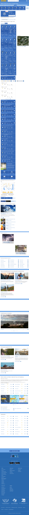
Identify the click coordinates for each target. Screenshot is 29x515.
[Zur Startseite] (4, 1)
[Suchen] (17, 1)
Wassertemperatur (12, 473)
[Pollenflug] (26, 0)
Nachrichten (3, 487)
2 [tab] (14, 404)
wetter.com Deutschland (4, 472)
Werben (2, 475)
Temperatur (11, 471)
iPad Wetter (19, 470)
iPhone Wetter (19, 469)
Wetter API (3, 477)
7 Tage (13, 5)
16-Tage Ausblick (27, 8)
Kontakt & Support (20, 507)
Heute (1, 5)
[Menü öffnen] (28, 1)
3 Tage (6, 5)
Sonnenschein (11, 472)
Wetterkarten (11, 468)
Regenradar (18, 5)
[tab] (3, 23)
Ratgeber (11, 485)
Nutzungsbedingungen (11, 509)
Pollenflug (22, 5)
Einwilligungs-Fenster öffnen (14, 507)
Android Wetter (19, 471)
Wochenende (9, 5)
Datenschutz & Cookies (8, 507)
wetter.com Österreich (4, 474)
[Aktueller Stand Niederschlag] (23, 41)
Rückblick (25, 5)
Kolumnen (3, 470)
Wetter (2, 468)
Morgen (4, 5)
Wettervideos (3, 485)
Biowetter (11, 487)
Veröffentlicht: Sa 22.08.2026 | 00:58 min (5, 216)
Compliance (2, 509)
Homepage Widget (3, 476)
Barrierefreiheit (6, 509)
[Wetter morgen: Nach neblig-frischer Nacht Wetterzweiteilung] (8, 208)
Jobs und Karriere (3, 507)
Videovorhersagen (3, 469)
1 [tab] (13, 404)
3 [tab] (15, 404)
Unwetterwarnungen (4, 471)
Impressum (24, 507)
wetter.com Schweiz (4, 473)
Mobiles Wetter (20, 468)
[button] (8, 78)
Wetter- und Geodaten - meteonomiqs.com (4, 478)
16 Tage (15, 5)
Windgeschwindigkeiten (12, 470)
